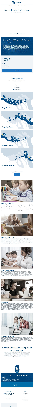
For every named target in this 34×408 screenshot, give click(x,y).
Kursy (18, 5)
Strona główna (10, 5)
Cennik (15, 5)
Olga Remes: (8, 394)
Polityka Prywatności (9, 398)
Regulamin (17, 174)
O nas (25, 394)
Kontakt (25, 5)
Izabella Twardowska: (9, 393)
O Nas (21, 5)
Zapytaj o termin (17, 70)
